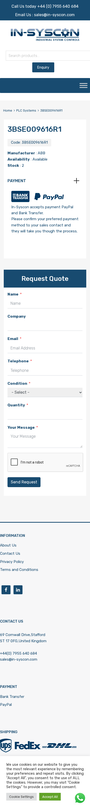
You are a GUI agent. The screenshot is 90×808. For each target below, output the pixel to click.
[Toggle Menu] (84, 85)
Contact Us (10, 553)
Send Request (24, 482)
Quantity (16, 405)
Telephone (18, 361)
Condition (17, 383)
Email (13, 339)
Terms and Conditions (19, 569)
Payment (17, 180)
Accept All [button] (50, 797)
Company (17, 316)
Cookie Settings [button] (21, 797)
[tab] (45, 181)
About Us (8, 545)
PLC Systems (26, 110)
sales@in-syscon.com (54, 14)
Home (7, 110)
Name (13, 294)
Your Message (21, 427)
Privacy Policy (12, 561)
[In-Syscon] (45, 39)
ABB (41, 153)
